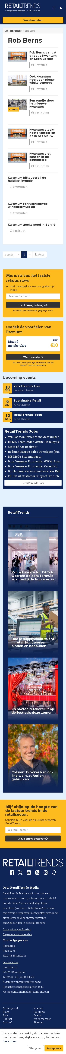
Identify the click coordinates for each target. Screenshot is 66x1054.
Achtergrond (10, 1008)
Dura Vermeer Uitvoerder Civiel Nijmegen (35, 466)
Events (37, 1015)
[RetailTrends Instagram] (46, 873)
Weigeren (35, 1048)
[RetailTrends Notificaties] (54, 873)
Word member (33, 20)
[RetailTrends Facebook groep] (12, 873)
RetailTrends (13, 30)
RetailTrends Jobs (33, 483)
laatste (40, 254)
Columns (39, 1011)
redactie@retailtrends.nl (29, 986)
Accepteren (54, 1048)
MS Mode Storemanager (25, 456)
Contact (7, 1019)
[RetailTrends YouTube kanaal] (29, 873)
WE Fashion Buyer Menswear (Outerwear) (35, 437)
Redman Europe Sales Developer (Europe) (35, 451)
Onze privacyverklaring (17, 929)
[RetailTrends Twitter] (20, 873)
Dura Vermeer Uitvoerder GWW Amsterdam (35, 461)
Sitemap (38, 1022)
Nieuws (38, 1008)
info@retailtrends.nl (28, 982)
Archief (7, 1022)
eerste (9, 254)
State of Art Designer (22, 447)
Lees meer (10, 1041)
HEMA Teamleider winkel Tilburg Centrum (35, 442)
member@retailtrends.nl (34, 991)
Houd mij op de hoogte (32, 305)
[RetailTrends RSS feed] (37, 873)
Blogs (6, 1011)
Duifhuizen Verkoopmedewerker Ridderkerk (35, 471)
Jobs (5, 1015)
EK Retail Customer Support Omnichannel (35, 476)
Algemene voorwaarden (17, 934)
